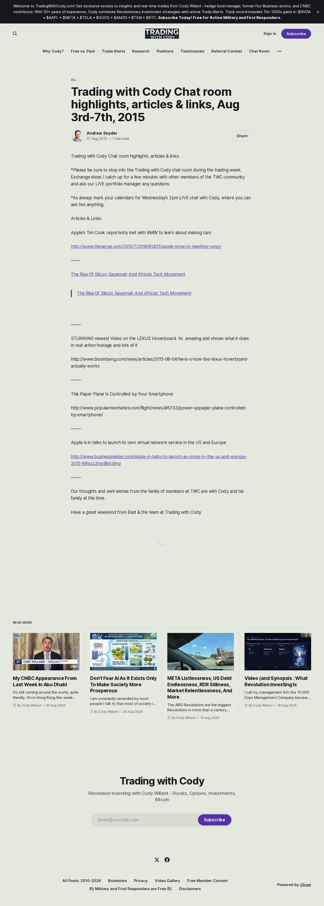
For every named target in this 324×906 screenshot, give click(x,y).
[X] (156, 859)
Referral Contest (226, 51)
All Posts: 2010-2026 (82, 880)
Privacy (141, 880)
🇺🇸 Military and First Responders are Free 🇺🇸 (130, 888)
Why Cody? (53, 51)
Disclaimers (190, 888)
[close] (318, 12)
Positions (165, 51)
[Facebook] (167, 859)
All (74, 80)
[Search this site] (14, 34)
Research (141, 51)
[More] (279, 51)
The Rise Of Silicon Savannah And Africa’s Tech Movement (128, 274)
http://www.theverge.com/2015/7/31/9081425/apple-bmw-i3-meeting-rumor (146, 246)
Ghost (305, 884)
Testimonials (192, 51)
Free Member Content (207, 880)
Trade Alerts (113, 51)
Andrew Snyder (102, 133)
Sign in (270, 33)
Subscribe (296, 33)
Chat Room (259, 51)
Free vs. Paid (83, 51)
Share (242, 135)
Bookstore (117, 880)
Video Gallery (167, 880)
